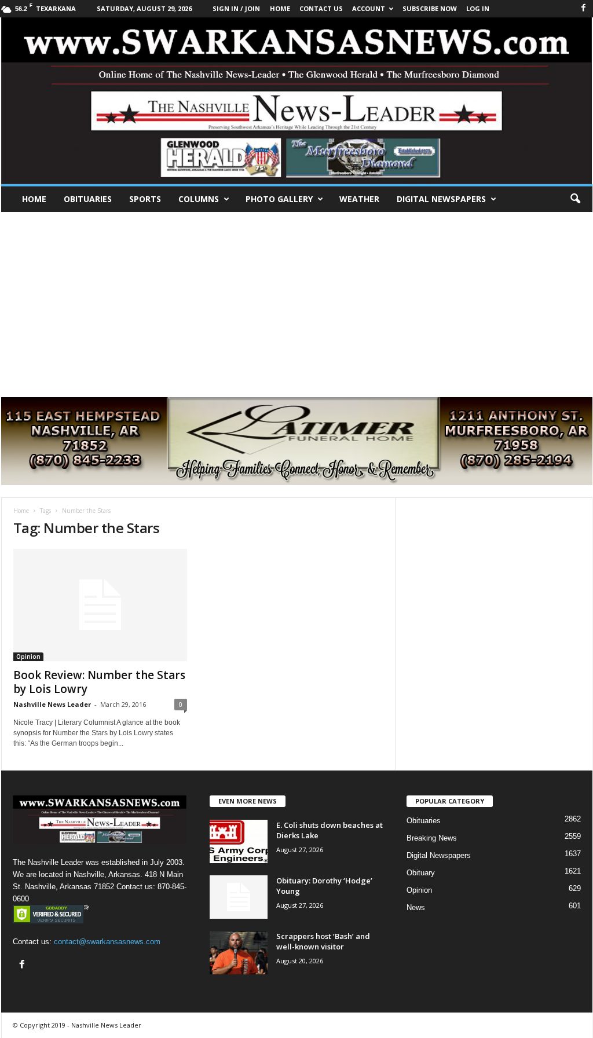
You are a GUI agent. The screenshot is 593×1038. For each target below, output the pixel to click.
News (416, 907)
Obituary (421, 872)
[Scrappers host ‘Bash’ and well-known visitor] (239, 952)
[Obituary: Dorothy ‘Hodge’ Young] (239, 897)
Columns (198, 198)
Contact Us (321, 8)
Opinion (28, 656)
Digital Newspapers (441, 198)
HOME (280, 8)
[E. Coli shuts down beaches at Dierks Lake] (239, 841)
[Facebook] (584, 8)
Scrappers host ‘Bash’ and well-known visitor (323, 941)
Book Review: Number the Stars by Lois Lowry (99, 681)
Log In (477, 8)
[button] (575, 199)
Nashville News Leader (52, 704)
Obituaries (88, 198)
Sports (145, 198)
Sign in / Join (236, 8)
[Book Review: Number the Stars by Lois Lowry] (100, 605)
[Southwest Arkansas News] (296, 100)
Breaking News (432, 838)
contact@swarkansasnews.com (107, 941)
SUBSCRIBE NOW (429, 8)
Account (368, 8)
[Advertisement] (296, 299)
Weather (359, 198)
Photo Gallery (279, 198)
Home (34, 198)
